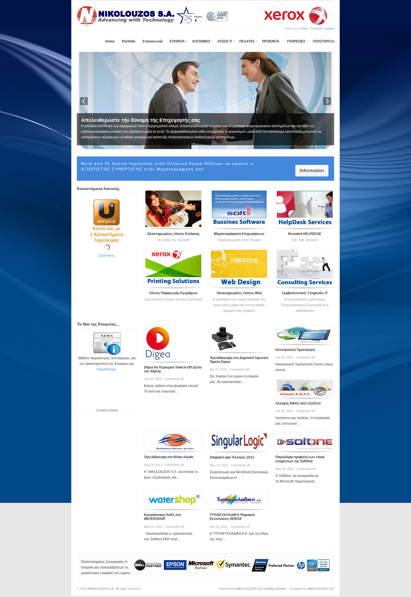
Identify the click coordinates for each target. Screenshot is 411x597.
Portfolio (128, 41)
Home (110, 41)
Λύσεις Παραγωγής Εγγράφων (173, 293)
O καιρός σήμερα (107, 409)
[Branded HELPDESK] (304, 208)
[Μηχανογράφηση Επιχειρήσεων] (239, 208)
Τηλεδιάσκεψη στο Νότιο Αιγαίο (168, 457)
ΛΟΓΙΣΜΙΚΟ (201, 41)
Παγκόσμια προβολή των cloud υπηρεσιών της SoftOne (299, 459)
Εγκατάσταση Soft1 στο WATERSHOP (162, 517)
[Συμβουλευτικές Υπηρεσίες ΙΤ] (304, 267)
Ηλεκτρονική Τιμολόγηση (295, 350)
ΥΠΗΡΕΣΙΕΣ (296, 41)
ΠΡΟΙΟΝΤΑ (270, 41)
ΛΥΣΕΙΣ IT (224, 41)
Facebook (316, 28)
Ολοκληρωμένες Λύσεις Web (239, 293)
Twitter (304, 28)
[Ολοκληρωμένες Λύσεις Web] (239, 267)
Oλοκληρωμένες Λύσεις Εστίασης (173, 234)
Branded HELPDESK (304, 234)
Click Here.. (106, 256)
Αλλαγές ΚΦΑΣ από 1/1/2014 (298, 403)
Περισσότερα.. (106, 369)
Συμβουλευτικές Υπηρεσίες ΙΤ (305, 293)
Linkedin (329, 28)
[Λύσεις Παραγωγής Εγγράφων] (173, 267)
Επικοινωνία (152, 41)
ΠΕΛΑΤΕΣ (247, 41)
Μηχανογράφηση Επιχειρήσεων (239, 234)
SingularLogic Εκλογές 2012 (232, 457)
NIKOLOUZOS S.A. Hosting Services (261, 588)
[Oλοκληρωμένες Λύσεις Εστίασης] (173, 208)
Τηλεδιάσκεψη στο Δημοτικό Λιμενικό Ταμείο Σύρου (239, 360)
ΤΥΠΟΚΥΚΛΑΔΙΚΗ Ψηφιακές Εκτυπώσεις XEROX (232, 517)
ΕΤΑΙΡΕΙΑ (177, 41)
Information (312, 170)
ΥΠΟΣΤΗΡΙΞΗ (323, 41)
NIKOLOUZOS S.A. (101, 588)
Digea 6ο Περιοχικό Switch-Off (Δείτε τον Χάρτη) (173, 369)
